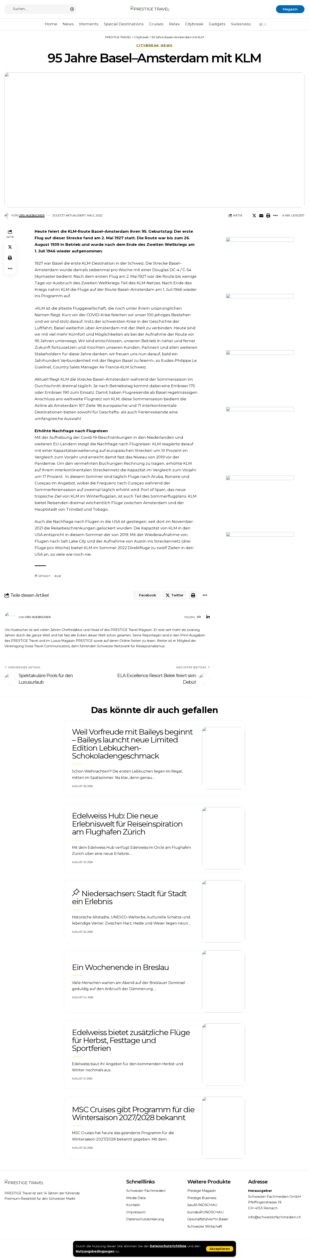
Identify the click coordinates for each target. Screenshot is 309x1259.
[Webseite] (199, 617)
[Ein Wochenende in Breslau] (223, 981)
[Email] (261, 215)
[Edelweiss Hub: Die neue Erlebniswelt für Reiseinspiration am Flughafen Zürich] (223, 838)
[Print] (268, 215)
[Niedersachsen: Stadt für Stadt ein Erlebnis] (223, 911)
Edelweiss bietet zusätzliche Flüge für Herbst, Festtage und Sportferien (131, 1040)
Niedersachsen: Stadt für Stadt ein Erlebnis (129, 897)
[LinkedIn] (208, 617)
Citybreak (147, 45)
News (167, 45)
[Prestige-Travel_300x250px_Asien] (260, 560)
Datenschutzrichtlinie (168, 1246)
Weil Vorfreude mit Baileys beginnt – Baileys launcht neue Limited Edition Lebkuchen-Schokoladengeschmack (132, 744)
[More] (275, 215)
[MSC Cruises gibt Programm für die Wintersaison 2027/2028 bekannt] (223, 1128)
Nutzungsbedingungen (95, 1251)
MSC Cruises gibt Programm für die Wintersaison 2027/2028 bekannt (133, 1113)
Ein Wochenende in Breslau (120, 967)
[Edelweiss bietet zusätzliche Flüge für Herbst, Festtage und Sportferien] (223, 1054)
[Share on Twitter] (254, 215)
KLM (58, 576)
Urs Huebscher (32, 215)
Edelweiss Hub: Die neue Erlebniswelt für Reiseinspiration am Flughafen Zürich (127, 824)
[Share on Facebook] (247, 215)
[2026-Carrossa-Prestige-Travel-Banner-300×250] (260, 378)
